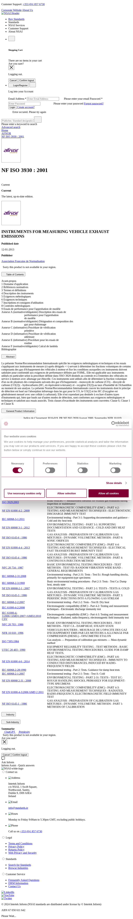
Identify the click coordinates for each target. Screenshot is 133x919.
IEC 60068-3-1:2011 (13, 519)
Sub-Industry (12, 722)
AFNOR (6, 133)
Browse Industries (18, 867)
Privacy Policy (16, 846)
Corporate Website (11, 10)
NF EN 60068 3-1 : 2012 (16, 527)
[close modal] (11, 67)
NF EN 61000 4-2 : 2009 (16, 510)
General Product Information (20, 411)
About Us (27, 10)
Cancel (13, 80)
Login (12, 107)
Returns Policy (16, 849)
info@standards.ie (18, 807)
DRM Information (18, 883)
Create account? (25, 107)
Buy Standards (16, 19)
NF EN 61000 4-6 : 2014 (16, 661)
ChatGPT (10, 731)
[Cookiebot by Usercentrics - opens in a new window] (114, 423)
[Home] (10, 13)
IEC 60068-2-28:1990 (14, 669)
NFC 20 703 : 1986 (12, 624)
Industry (10, 714)
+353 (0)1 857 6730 (34, 4)
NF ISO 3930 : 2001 (12, 136)
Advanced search (10, 127)
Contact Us (14, 886)
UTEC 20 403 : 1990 (13, 649)
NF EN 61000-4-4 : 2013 (16, 547)
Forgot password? (94, 103)
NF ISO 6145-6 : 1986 (14, 537)
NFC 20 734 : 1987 (12, 567)
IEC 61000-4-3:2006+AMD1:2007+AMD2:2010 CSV (21, 616)
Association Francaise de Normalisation (23, 261)
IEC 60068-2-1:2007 (13, 673)
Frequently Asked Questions (23, 880)
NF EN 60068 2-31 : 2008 (16, 680)
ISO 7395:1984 (10, 641)
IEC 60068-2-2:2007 (13, 602)
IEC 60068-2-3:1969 (13, 583)
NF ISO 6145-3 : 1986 (14, 595)
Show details (114, 482)
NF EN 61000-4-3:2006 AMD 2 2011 (23, 692)
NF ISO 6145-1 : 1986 (14, 703)
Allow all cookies (108, 493)
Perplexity (24, 731)
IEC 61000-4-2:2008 (13, 607)
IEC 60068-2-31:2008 (14, 576)
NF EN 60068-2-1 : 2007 (16, 588)
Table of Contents (15, 274)
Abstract (10, 356)
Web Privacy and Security (22, 852)
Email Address (49, 98)
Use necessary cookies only (24, 493)
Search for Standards (19, 864)
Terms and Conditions (20, 843)
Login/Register (20, 85)
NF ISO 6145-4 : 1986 (14, 557)
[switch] (50, 470)
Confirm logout (26, 80)
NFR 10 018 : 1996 (12, 632)
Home (4, 130)
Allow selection (66, 493)
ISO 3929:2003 (10, 502)
